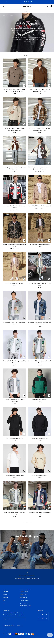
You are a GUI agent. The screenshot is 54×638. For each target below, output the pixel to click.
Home (4, 16)
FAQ (4, 604)
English (18, 625)
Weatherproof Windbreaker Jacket (39, 475)
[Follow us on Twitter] (43, 614)
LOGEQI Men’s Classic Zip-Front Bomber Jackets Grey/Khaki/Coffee (39, 90)
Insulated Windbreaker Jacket (39, 400)
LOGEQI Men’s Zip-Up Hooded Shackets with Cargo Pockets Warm (14, 129)
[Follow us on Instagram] (47, 614)
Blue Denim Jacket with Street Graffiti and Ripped (39, 513)
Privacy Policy (23, 598)
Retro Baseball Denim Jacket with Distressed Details (39, 362)
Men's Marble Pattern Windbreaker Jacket (39, 245)
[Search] (6, 6)
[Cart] (50, 6)
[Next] (31, 523)
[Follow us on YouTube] (43, 618)
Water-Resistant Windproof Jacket (14, 438)
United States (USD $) (9, 625)
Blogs (4, 601)
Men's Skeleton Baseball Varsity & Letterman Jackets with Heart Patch (39, 168)
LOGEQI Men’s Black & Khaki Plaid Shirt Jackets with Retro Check (39, 129)
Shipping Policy (24, 591)
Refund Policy (23, 594)
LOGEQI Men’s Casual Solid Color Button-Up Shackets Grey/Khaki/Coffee (14, 90)
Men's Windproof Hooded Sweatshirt (14, 283)
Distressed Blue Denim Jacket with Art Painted (14, 322)
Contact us (5, 591)
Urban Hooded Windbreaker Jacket (39, 438)
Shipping (5, 594)
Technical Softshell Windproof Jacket (14, 475)
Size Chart (5, 598)
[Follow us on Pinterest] (39, 618)
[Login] (47, 6)
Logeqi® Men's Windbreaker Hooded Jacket (39, 206)
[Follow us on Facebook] (39, 614)
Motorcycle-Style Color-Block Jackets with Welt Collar (14, 207)
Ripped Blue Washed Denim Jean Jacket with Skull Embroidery (39, 323)
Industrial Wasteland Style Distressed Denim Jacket (39, 284)
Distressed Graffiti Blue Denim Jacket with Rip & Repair (14, 362)
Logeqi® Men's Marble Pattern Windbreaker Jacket (14, 245)
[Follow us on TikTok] (47, 618)
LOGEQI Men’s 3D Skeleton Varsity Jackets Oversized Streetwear (14, 168)
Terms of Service (24, 601)
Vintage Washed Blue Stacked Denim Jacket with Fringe (14, 513)
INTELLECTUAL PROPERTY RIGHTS (25, 605)
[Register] (23, 619)
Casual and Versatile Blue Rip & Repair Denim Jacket (14, 401)
